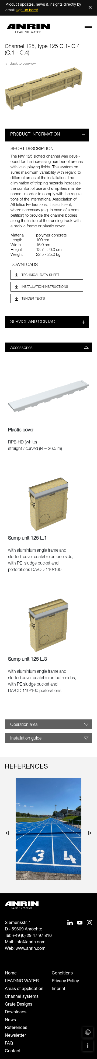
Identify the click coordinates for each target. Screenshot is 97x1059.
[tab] (48, 347)
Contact (12, 1051)
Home (11, 973)
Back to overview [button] (22, 64)
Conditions (62, 973)
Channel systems (22, 997)
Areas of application (24, 989)
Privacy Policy (65, 981)
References (16, 1028)
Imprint (58, 989)
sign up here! (27, 10)
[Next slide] (88, 834)
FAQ (9, 1044)
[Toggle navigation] (88, 27)
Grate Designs (18, 1005)
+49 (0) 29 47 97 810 (32, 936)
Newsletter (15, 1036)
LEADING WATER (22, 981)
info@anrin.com (30, 942)
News (10, 1020)
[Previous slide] (8, 834)
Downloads (15, 1012)
